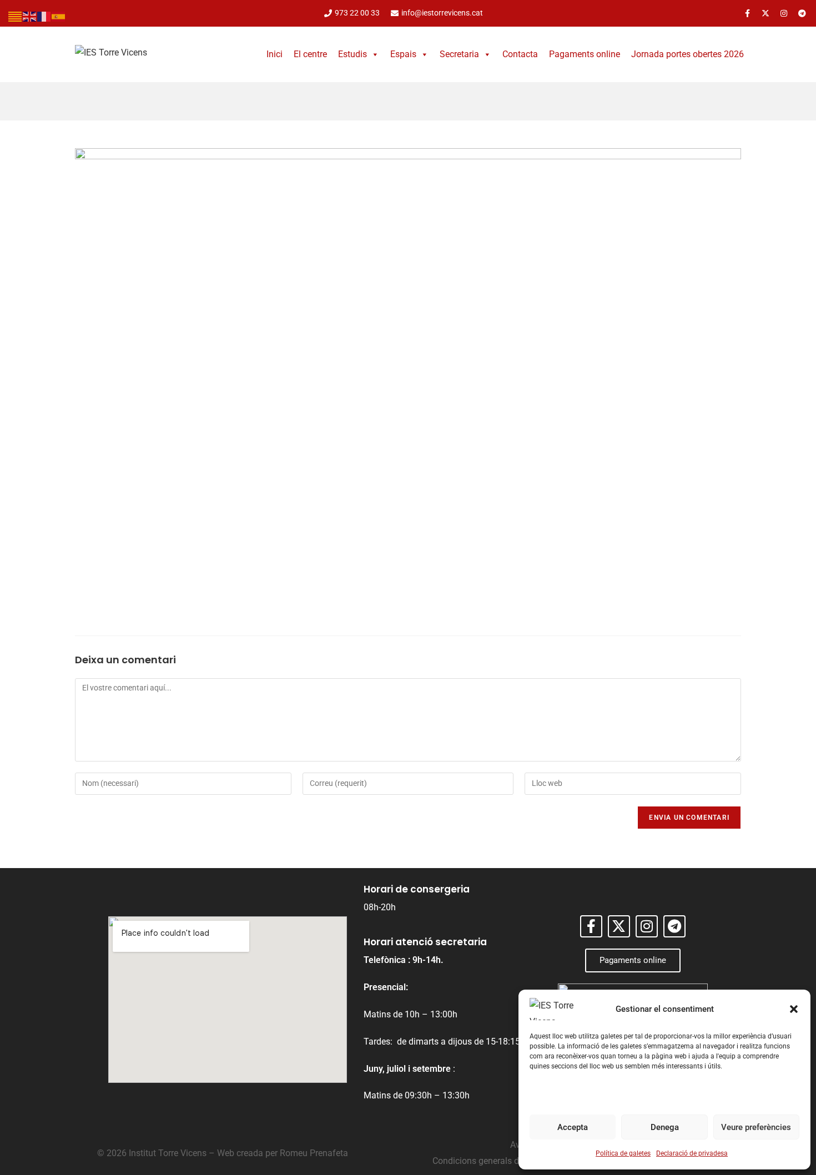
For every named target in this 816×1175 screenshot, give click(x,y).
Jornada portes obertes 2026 (687, 54)
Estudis (352, 54)
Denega (665, 1127)
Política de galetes (623, 1153)
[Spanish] (59, 16)
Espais (403, 54)
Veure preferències (756, 1127)
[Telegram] (802, 13)
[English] (30, 16)
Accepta (572, 1127)
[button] (793, 1009)
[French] (44, 16)
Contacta (520, 54)
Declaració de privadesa (692, 1153)
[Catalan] (15, 16)
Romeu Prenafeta (314, 1153)
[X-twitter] (765, 13)
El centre (310, 54)
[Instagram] (784, 13)
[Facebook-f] (747, 13)
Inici (274, 54)
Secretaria (459, 54)
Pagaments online (584, 54)
